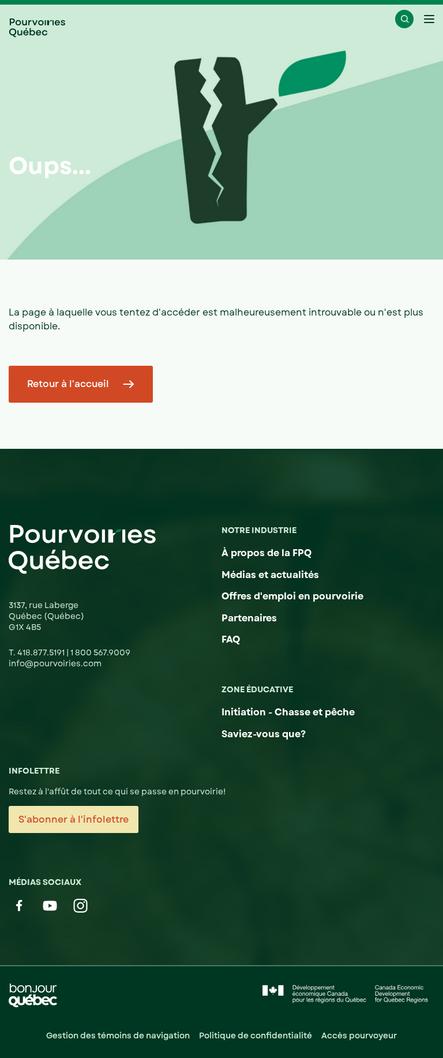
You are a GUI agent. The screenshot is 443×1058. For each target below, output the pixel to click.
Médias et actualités (270, 574)
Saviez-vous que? (264, 734)
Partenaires (249, 618)
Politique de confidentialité (255, 1035)
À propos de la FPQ (266, 553)
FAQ (231, 639)
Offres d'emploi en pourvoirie (292, 596)
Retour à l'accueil (68, 384)
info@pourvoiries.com (55, 663)
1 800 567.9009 (100, 652)
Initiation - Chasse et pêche (288, 712)
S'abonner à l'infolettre (73, 819)
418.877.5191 (41, 652)
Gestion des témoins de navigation (118, 1035)
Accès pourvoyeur (359, 1035)
